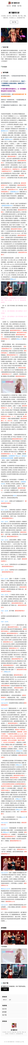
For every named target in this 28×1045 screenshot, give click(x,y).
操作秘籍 (14, 5)
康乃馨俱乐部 (15, 3)
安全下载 (19, 5)
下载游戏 (5, 989)
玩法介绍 (9, 5)
